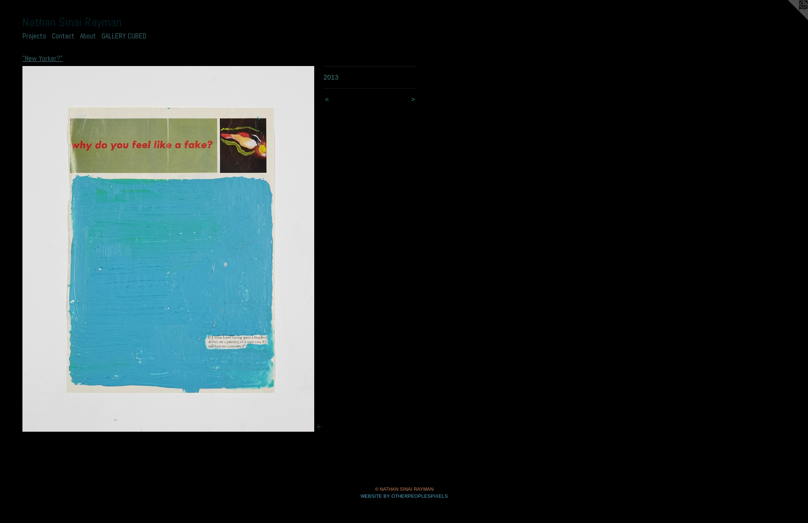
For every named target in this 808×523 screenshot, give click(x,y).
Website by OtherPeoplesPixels (404, 496)
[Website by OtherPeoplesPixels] (789, 18)
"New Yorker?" (42, 58)
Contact (63, 36)
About (88, 36)
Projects (34, 36)
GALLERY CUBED (123, 36)
